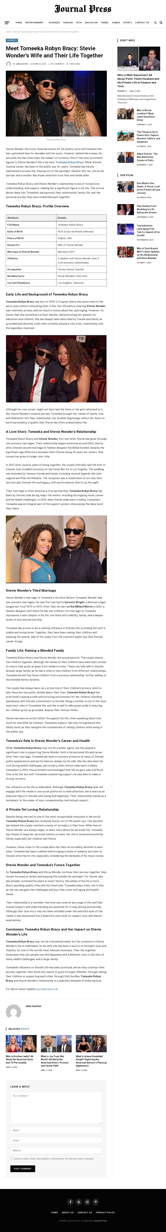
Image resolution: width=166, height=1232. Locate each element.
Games (116, 22)
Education (91, 22)
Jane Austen (22, 64)
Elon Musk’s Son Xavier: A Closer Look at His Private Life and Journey (148, 188)
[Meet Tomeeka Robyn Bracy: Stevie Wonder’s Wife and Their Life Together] (56, 104)
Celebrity (12, 40)
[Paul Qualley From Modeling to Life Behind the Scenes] (125, 209)
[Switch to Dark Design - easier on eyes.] (155, 22)
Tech (79, 22)
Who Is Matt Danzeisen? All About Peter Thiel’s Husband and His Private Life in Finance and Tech (138, 80)
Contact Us (142, 22)
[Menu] (7, 22)
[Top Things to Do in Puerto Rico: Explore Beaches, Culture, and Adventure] (125, 135)
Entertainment (34, 22)
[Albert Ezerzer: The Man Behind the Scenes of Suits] (125, 157)
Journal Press (100, 1221)
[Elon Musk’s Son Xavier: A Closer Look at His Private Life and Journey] (125, 186)
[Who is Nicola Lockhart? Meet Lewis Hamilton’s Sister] (125, 113)
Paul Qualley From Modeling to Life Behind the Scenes (147, 209)
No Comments (58, 64)
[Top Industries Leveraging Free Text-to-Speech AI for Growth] (125, 229)
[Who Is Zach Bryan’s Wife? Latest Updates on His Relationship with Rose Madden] (125, 251)
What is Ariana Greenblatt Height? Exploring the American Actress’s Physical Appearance (91, 1061)
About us (67, 1212)
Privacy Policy (105, 1212)
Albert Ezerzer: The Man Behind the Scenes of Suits (147, 157)
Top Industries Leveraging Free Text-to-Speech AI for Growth (148, 230)
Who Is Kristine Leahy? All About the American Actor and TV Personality (19, 1059)
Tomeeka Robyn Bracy (69, 162)
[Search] (160, 22)
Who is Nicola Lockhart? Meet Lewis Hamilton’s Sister (146, 115)
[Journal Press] (83, 9)
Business (54, 22)
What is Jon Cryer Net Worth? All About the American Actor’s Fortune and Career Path (54, 1061)
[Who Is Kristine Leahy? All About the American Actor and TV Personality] (21, 1043)
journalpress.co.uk (47, 989)
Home (19, 22)
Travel (105, 22)
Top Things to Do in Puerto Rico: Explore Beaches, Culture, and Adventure (148, 137)
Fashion (68, 22)
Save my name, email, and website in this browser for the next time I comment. (54, 1158)
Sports (127, 22)
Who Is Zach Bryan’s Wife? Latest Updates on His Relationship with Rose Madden (148, 253)
